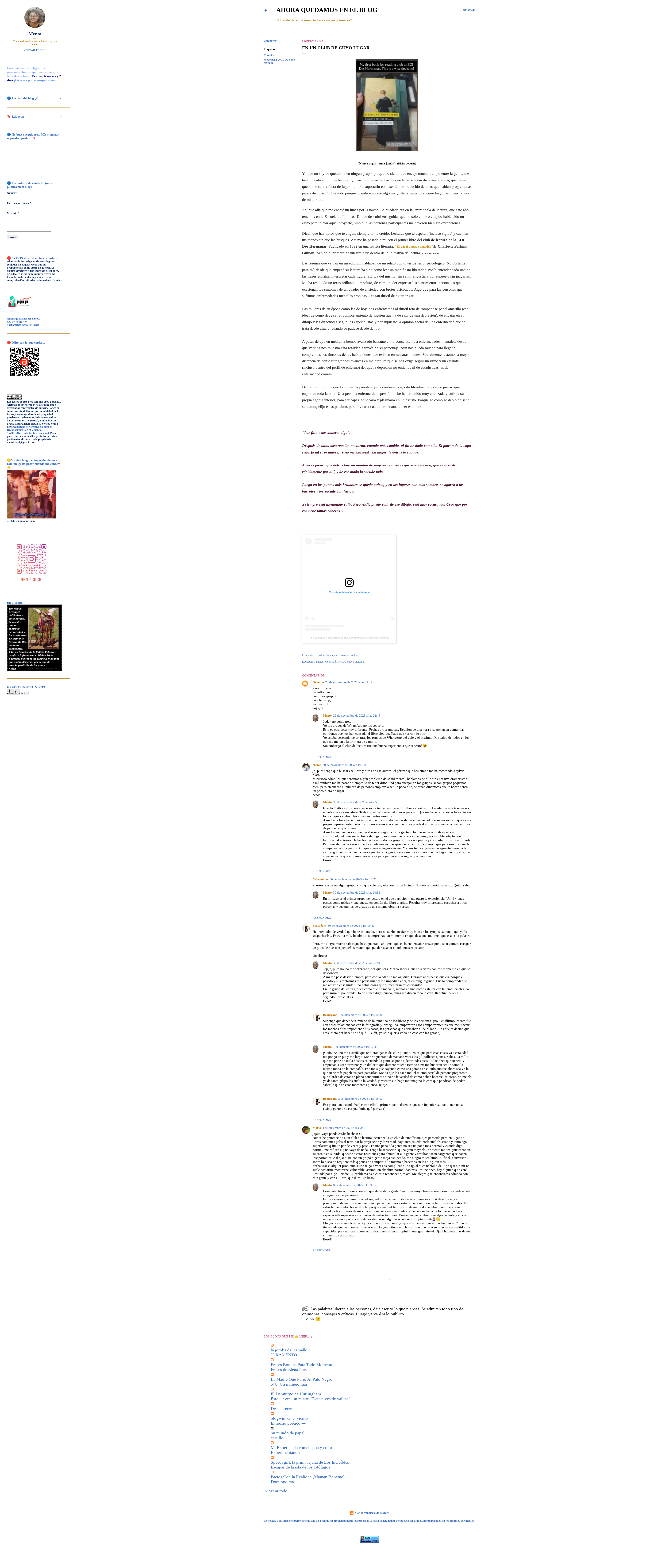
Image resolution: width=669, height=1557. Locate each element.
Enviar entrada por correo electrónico (337, 655)
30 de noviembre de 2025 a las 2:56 (355, 802)
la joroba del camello (289, 1350)
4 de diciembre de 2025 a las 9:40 (343, 1127)
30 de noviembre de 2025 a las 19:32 (351, 925)
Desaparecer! (282, 1408)
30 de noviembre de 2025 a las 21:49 (356, 963)
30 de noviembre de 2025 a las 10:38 (356, 892)
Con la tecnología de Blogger (372, 1512)
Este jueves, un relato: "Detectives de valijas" (310, 1398)
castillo (277, 1437)
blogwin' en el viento (289, 1418)
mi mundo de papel (288, 1433)
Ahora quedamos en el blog (326, 9)
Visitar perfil (35, 50)
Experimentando (285, 1452)
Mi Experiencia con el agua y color (301, 1447)
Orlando (318, 682)
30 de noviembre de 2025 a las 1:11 (345, 765)
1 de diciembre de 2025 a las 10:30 (360, 1015)
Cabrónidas (320, 879)
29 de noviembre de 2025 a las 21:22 (348, 682)
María (317, 1127)
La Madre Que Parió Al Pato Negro (301, 1379)
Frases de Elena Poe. (289, 1369)
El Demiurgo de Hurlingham (296, 1393)
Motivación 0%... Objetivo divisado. (345, 661)
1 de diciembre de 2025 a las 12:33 (355, 1046)
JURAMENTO (284, 1354)
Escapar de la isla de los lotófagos (300, 1467)
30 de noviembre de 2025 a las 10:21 (353, 879)
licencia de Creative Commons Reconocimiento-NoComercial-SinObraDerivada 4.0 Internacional (29, 430)
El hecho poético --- (288, 1423)
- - (24, 321)
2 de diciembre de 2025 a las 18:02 (360, 1098)
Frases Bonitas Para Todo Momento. (302, 1364)
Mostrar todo (276, 1491)
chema (317, 765)
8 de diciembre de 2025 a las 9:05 (354, 1185)
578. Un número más (289, 1384)
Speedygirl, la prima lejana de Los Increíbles (310, 1462)
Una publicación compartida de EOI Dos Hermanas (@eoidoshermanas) (349, 637)
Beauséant (319, 925)
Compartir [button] (270, 40)
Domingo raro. (284, 1481)
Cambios (269, 55)
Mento (327, 715)
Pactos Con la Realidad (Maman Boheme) (307, 1476)
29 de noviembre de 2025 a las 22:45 (356, 715)
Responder (322, 757)
